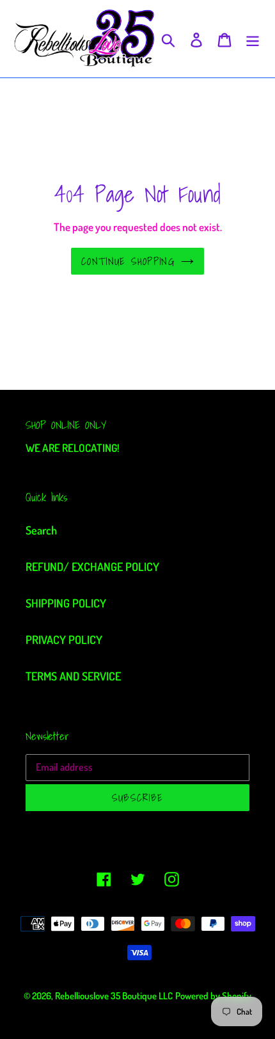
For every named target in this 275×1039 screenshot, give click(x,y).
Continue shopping (128, 261)
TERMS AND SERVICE (73, 676)
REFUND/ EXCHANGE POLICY (92, 567)
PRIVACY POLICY (64, 639)
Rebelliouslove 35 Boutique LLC (114, 996)
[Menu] (253, 39)
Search (41, 530)
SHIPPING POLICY (66, 603)
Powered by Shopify (213, 996)
